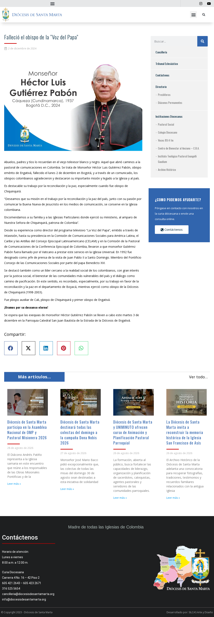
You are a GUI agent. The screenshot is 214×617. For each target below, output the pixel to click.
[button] (52, 3)
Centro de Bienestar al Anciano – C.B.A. (178, 148)
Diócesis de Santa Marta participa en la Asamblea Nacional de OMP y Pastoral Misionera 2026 (27, 429)
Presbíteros (164, 95)
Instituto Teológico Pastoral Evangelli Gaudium (177, 159)
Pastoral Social (166, 124)
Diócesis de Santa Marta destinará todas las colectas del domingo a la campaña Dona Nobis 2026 (79, 432)
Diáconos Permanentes (170, 102)
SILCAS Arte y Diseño (201, 612)
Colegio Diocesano (167, 132)
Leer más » (14, 484)
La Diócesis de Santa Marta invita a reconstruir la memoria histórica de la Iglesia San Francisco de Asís (184, 432)
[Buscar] (202, 41)
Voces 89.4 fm (165, 140)
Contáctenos (162, 75)
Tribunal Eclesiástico (166, 63)
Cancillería (161, 52)
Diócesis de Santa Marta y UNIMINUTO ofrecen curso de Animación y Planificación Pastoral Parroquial (132, 432)
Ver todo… (198, 376)
